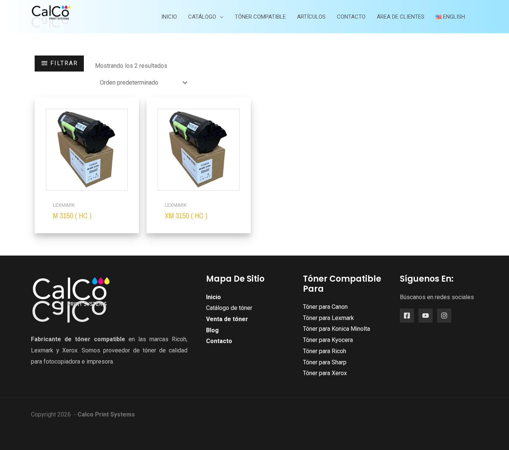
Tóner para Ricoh (324, 351)
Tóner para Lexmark (328, 317)
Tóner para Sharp (325, 362)
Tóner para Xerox (325, 373)
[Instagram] (444, 315)
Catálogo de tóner (229, 307)
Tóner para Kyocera (328, 339)
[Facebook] (407, 315)
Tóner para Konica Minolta (336, 328)
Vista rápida (87, 190)
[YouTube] (425, 315)
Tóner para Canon (325, 306)
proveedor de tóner (129, 350)
